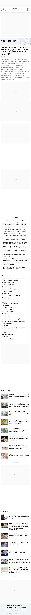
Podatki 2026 (5, 391)
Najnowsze (15, 220)
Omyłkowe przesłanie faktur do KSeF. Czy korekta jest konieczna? (15, 255)
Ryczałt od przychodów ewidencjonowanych (13, 327)
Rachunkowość (6, 305)
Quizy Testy (5, 336)
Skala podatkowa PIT (7, 323)
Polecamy (4, 511)
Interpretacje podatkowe (8, 338)
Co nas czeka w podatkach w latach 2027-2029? (15, 227)
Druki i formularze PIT (7, 309)
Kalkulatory (8, 276)
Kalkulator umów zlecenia (8, 284)
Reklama (22, 609)
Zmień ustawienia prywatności (11, 607)
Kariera (7, 609)
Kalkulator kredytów (7, 291)
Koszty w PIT (5, 325)
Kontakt (16, 609)
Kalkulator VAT (6, 293)
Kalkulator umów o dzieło (8, 286)
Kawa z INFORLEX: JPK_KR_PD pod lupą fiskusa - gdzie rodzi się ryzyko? (14, 268)
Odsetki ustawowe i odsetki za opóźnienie (12, 319)
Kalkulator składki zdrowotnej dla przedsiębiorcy (14, 278)
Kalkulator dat (5, 300)
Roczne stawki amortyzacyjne (9, 330)
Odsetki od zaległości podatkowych (11, 295)
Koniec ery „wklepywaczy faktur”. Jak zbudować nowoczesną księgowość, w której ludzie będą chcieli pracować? (15, 223)
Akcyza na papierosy (7, 334)
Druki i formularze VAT (7, 311)
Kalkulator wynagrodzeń (8, 282)
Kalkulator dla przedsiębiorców (10, 280)
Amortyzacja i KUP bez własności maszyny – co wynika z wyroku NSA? (15, 263)
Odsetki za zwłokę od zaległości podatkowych (13, 321)
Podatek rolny (5, 332)
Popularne (7, 220)
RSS (11, 609)
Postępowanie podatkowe (8, 307)
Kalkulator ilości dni (7, 297)
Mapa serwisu (15, 610)
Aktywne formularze (11, 303)
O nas (8, 605)
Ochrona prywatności (17, 605)
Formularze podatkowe (8, 314)
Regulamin (24, 607)
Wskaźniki (7, 317)
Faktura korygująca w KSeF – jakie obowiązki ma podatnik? (15, 251)
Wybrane (23, 220)
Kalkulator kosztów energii (9, 289)
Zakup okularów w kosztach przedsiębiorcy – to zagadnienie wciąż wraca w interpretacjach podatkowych (15, 238)
